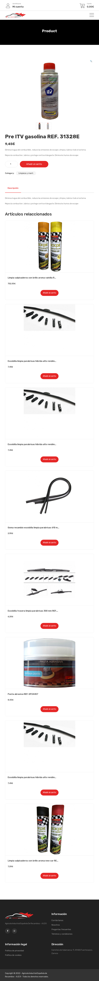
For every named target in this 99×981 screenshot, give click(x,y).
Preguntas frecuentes (61, 929)
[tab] (13, 188)
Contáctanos (57, 920)
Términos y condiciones (61, 934)
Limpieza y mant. (26, 173)
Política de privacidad (14, 950)
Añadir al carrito (34, 164)
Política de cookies (13, 955)
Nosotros (55, 925)
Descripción (13, 188)
